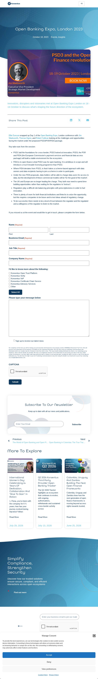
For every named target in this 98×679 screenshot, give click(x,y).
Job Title (17, 248)
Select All (15, 292)
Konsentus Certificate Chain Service (26, 281)
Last (51, 234)
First (11, 234)
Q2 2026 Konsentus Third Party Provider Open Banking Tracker (48, 481)
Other (13, 286)
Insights (61, 37)
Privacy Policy (54, 675)
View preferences (49, 669)
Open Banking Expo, (49, 135)
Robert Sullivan (42, 138)
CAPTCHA (14, 365)
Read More (14, 517)
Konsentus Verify (18, 276)
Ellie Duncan (14, 135)
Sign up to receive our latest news (30, 341)
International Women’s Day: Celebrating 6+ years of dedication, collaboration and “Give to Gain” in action (19, 487)
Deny (49, 662)
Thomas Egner (25, 138)
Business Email (20, 238)
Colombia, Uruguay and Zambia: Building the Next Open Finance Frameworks (77, 483)
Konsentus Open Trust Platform (24, 273)
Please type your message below (25, 298)
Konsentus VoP (17, 278)
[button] (94, 635)
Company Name (20, 259)
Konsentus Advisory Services (23, 284)
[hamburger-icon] (81, 3)
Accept (49, 655)
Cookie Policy (43, 675)
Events (54, 37)
